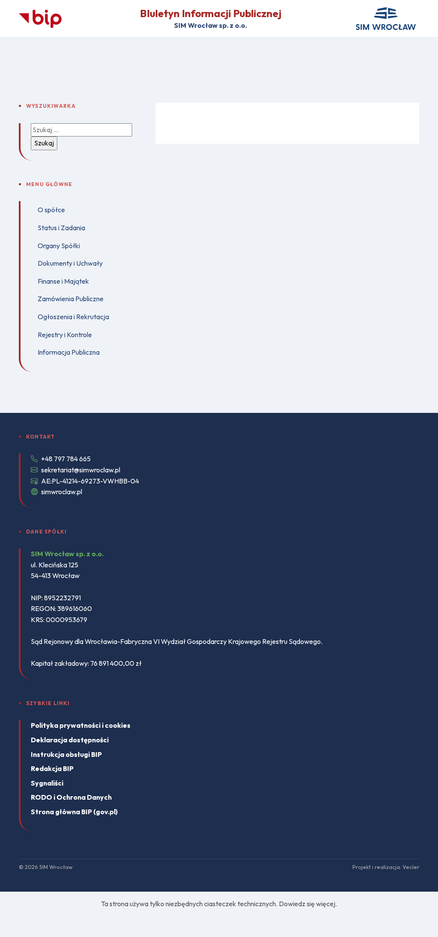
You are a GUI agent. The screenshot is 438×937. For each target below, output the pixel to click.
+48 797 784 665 (66, 458)
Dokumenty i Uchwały (70, 263)
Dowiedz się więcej (307, 903)
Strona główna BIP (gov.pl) (74, 811)
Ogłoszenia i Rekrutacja (73, 316)
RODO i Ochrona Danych (71, 797)
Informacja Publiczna (69, 352)
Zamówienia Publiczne (71, 298)
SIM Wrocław (56, 866)
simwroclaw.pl (61, 491)
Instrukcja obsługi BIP (66, 754)
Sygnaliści (47, 783)
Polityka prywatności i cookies (80, 725)
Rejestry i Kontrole (65, 334)
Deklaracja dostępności (70, 739)
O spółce (51, 209)
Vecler (410, 866)
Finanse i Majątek (63, 281)
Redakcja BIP (52, 768)
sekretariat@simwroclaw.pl (80, 470)
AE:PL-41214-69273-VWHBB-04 (90, 481)
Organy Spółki (59, 245)
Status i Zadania (61, 227)
